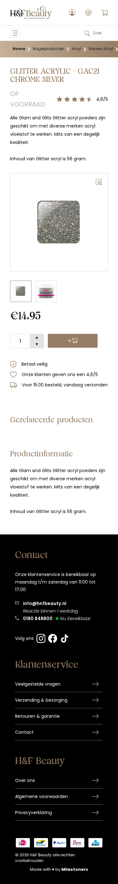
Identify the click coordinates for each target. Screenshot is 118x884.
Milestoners (74, 869)
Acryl (76, 48)
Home (19, 48)
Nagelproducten (48, 48)
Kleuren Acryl (101, 48)
